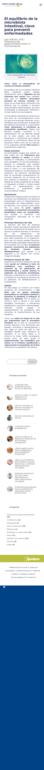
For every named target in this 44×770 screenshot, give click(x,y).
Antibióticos (12, 520)
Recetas (10, 541)
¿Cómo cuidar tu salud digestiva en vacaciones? (26, 397)
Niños (9, 535)
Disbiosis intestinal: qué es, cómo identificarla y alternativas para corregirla (24, 477)
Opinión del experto (16, 538)
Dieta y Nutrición (14, 526)
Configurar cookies (26, 574)
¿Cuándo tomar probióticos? (22, 427)
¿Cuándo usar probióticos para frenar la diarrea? (23, 386)
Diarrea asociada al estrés (24, 417)
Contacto (30, 577)
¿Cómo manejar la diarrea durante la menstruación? (24, 407)
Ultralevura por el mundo (18, 567)
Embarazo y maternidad (17, 532)
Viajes (9, 545)
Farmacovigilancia (18, 577)
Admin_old (16, 39)
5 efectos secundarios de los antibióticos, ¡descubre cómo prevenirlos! (25, 490)
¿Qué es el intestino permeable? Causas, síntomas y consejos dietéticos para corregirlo (25, 464)
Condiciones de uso (23, 571)
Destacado (11, 523)
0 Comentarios (17, 44)
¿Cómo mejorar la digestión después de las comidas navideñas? (25, 440)
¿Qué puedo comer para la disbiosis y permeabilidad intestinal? (24, 451)
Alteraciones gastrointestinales (15, 42)
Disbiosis (11, 529)
